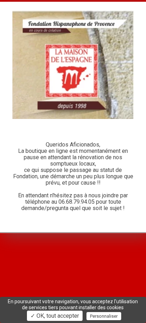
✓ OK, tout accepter (54, 315)
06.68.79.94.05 (76, 201)
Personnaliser (104, 316)
